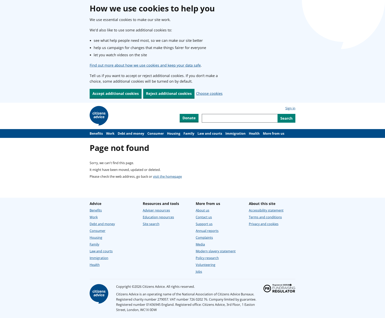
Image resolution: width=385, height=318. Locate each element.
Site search (151, 224)
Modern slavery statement (216, 251)
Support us (204, 224)
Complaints (204, 237)
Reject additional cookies (169, 93)
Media (200, 244)
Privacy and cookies (264, 224)
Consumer (155, 133)
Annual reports (207, 231)
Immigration (235, 133)
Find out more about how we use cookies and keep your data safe (145, 65)
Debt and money (131, 133)
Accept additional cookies (115, 93)
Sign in (290, 108)
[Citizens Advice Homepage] (100, 116)
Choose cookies (209, 93)
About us (202, 210)
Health (254, 133)
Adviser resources (156, 210)
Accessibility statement (266, 210)
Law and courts (210, 133)
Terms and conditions (265, 217)
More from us (273, 133)
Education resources (158, 217)
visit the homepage (167, 176)
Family (188, 133)
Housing (173, 133)
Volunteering (205, 265)
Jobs (199, 271)
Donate (189, 117)
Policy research (207, 258)
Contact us (204, 217)
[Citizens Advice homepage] (100, 294)
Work (110, 133)
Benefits (96, 133)
